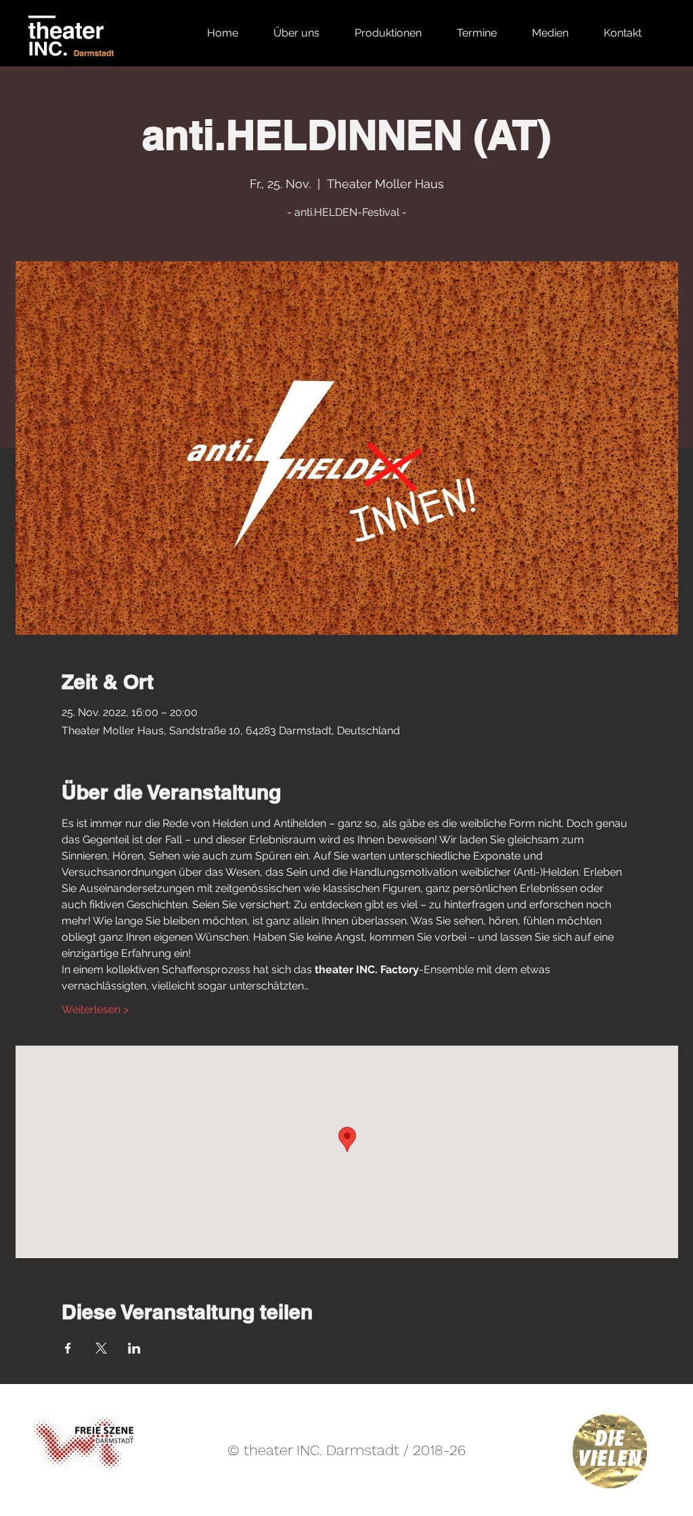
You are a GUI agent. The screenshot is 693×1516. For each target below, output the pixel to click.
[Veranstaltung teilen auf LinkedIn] (134, 1348)
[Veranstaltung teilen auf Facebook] (68, 1348)
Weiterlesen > (95, 1009)
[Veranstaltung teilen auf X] (101, 1348)
